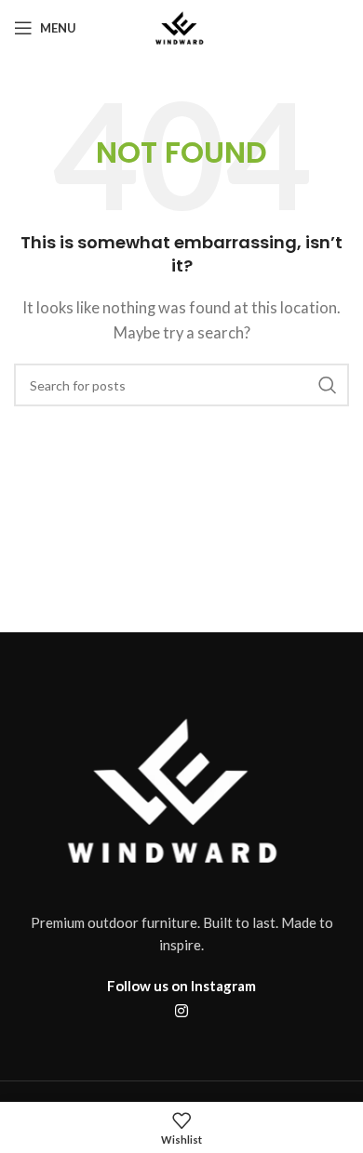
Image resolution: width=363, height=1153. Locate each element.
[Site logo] (181, 26)
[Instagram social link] (181, 1011)
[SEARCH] (327, 385)
